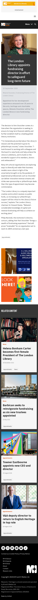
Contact (5, 568)
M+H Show (6, 564)
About (5, 566)
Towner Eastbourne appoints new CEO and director (17, 465)
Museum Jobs (7, 571)
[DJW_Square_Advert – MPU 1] (16, 261)
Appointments (6, 237)
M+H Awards (7, 561)
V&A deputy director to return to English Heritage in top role (19, 519)
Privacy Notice (25, 554)
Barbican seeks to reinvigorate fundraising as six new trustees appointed (18, 410)
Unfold (9, 596)
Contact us (5, 554)
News (16, 369)
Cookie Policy (14, 554)
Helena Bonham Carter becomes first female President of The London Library (18, 353)
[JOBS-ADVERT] (16, 289)
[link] (19, 330)
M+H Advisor (7, 559)
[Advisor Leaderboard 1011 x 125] (19, 3)
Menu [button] (27, 24)
